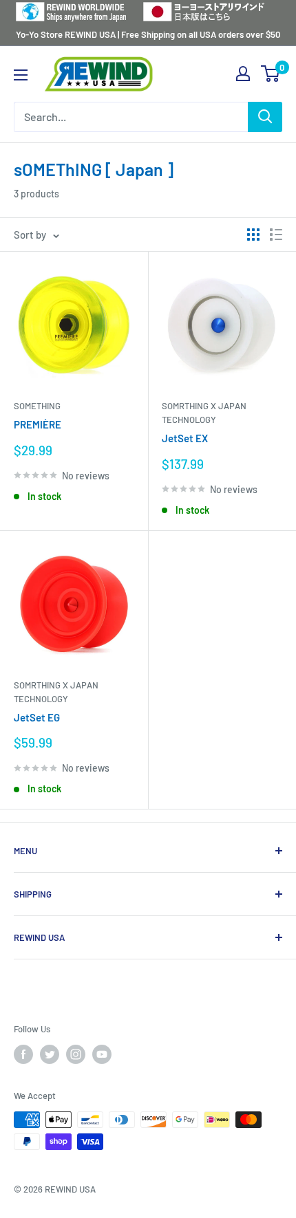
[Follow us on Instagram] (75, 1054)
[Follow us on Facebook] (23, 1054)
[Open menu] (21, 74)
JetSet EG (37, 717)
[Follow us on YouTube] (102, 1054)
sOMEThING (37, 405)
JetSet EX (185, 438)
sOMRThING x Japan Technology (204, 412)
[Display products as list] (276, 234)
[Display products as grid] (253, 234)
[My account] (243, 73)
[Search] (265, 117)
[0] (270, 73)
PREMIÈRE (37, 424)
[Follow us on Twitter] (49, 1054)
